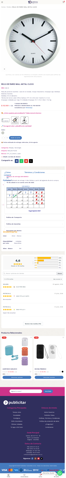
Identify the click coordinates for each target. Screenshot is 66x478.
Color (3, 130)
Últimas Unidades (16, 424)
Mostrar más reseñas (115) (33, 323)
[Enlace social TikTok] (41, 458)
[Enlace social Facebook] (32, 458)
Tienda (9, 7)
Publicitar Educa (49, 415)
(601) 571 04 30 (34, 446)
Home (3, 7)
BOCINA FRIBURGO (40, 369)
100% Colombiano (16, 421)
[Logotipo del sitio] (33, 2)
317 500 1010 (36, 450)
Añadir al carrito (15, 137)
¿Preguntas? (49, 424)
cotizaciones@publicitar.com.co (33, 454)
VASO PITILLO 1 (20, 309)
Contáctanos (49, 427)
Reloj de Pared (12, 150)
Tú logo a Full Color (17, 427)
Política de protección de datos (49, 421)
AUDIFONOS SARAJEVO (10, 369)
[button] (17, 161)
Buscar (60, 273)
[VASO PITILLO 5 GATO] (14, 296)
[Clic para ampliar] (4, 69)
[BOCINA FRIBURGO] (49, 351)
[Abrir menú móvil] (2, 2)
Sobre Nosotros (49, 412)
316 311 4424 (36, 452)
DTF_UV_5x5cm (11, 153)
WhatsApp (29, 107)
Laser (19, 153)
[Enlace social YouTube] (38, 458)
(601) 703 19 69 (34, 448)
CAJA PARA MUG (20, 287)
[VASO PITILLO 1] (14, 309)
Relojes (11, 148)
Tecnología (17, 148)
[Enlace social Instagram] (35, 458)
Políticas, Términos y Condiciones (49, 418)
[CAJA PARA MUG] (14, 287)
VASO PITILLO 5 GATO (22, 296)
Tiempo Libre (17, 412)
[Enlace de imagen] (14, 402)
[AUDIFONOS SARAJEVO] (17, 351)
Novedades (16, 415)
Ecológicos (16, 418)
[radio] (2, 132)
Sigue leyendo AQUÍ (34, 211)
